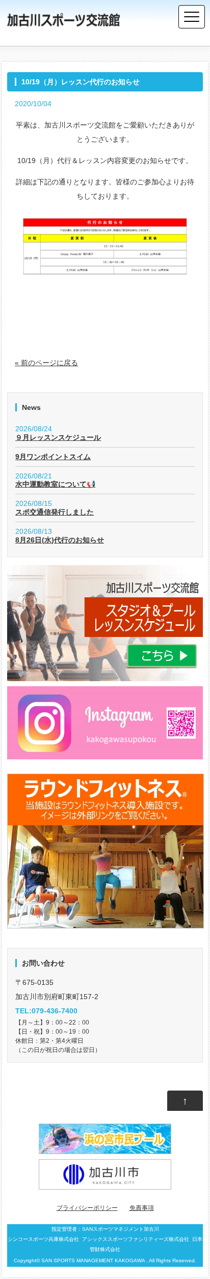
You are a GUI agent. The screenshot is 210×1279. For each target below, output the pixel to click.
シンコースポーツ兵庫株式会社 (43, 1239)
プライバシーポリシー (87, 1207)
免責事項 (141, 1207)
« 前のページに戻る (46, 363)
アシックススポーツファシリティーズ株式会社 (135, 1239)
